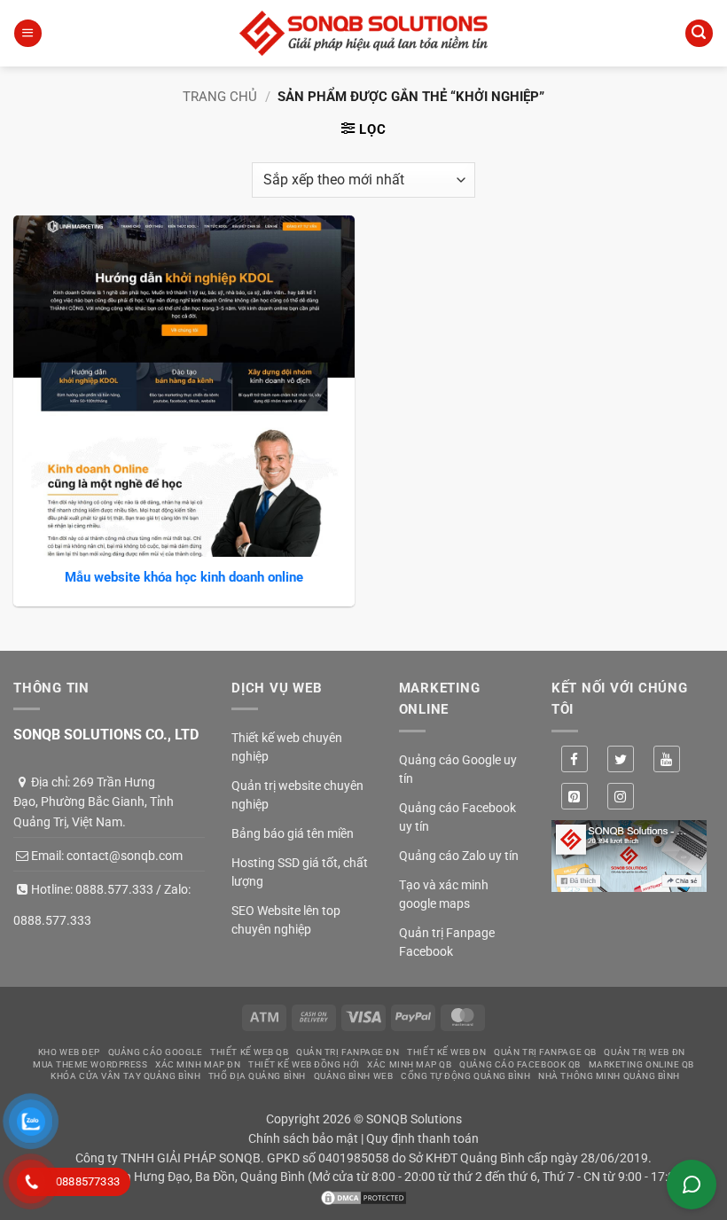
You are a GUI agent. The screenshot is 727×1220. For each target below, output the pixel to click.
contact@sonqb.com (124, 856)
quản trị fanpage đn (347, 1052)
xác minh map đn (197, 1064)
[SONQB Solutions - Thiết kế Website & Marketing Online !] (363, 33)
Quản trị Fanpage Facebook (447, 942)
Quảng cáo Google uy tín (458, 769)
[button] (27, 33)
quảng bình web (354, 1076)
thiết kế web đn (446, 1052)
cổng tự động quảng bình (466, 1076)
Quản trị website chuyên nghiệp (297, 794)
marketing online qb (641, 1064)
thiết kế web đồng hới (304, 1064)
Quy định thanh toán (422, 1138)
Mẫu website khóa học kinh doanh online (184, 577)
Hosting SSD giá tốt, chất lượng (299, 872)
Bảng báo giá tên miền (292, 833)
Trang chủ (220, 97)
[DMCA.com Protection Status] (363, 1196)
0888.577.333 (114, 889)
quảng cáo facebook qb (520, 1064)
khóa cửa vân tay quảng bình (125, 1076)
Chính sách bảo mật (303, 1138)
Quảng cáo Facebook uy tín (457, 817)
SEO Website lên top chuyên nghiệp (285, 919)
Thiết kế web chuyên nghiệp (286, 747)
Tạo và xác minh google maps (444, 894)
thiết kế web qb (249, 1052)
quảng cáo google (155, 1052)
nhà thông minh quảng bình (609, 1076)
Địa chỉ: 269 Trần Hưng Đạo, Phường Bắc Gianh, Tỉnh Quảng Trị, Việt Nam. (93, 802)
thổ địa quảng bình (257, 1076)
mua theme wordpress (90, 1064)
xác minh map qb (409, 1064)
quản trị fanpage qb (545, 1052)
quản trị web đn (644, 1052)
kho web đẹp (69, 1052)
